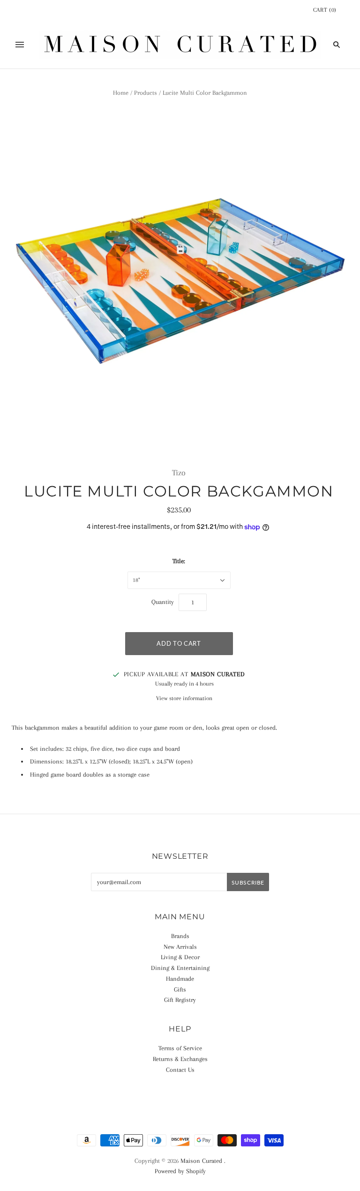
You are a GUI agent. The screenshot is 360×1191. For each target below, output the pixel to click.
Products (145, 92)
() (325, 10)
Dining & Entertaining (180, 967)
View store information (184, 698)
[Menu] (19, 44)
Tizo (179, 472)
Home (120, 92)
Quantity (162, 601)
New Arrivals (180, 946)
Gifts (180, 989)
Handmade (180, 978)
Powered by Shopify (180, 1171)
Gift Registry (180, 999)
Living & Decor (180, 957)
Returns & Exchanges (180, 1058)
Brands (180, 935)
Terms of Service (180, 1048)
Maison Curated (201, 1160)
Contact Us (180, 1069)
